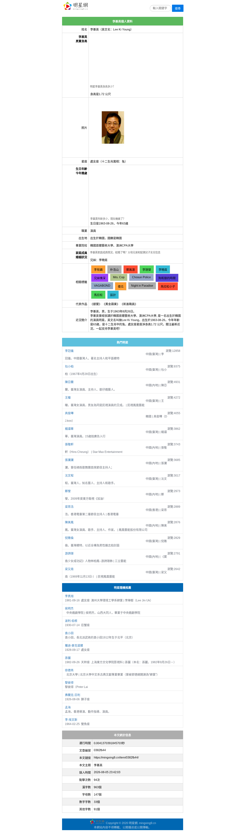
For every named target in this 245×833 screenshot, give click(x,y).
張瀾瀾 (69, 459)
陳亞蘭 (69, 382)
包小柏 (69, 366)
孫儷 (68, 657)
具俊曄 (69, 413)
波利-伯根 (71, 620)
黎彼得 (69, 682)
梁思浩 (69, 506)
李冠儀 (69, 350)
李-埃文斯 (71, 719)
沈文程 (69, 475)
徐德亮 (69, 670)
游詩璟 (69, 553)
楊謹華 (69, 428)
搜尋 (178, 8)
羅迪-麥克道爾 (74, 645)
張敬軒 (69, 444)
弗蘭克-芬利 (72, 694)
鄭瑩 (68, 491)
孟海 (68, 707)
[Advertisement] (136, 59)
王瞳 (68, 397)
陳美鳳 (69, 522)
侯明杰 (69, 608)
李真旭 (69, 596)
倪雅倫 (69, 537)
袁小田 (69, 633)
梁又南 (69, 569)
